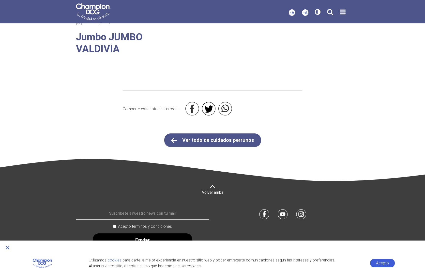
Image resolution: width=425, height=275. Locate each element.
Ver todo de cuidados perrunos (217, 140)
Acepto (382, 263)
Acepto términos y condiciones (145, 226)
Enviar (142, 240)
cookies (114, 260)
